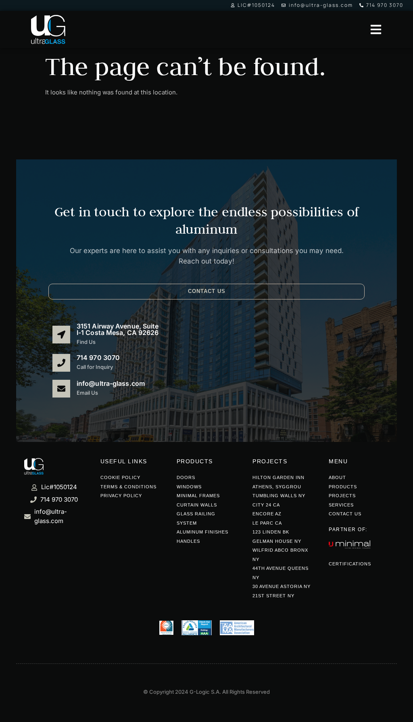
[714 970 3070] (61, 363)
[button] (206, 291)
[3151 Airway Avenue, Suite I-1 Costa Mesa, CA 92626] (61, 334)
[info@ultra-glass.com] (61, 389)
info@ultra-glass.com (111, 384)
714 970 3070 (98, 358)
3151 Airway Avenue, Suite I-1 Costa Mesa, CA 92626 (118, 329)
